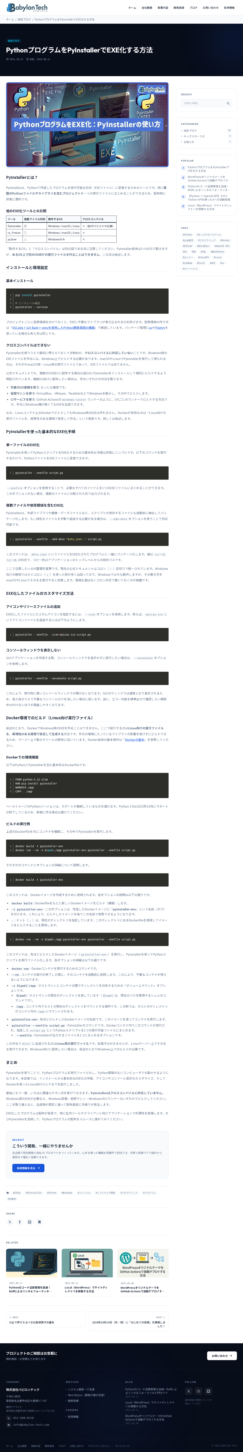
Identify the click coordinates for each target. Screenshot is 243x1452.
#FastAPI (203, 257)
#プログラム (149, 1193)
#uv (222, 263)
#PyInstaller (34, 1193)
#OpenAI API (222, 246)
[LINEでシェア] (29, 1222)
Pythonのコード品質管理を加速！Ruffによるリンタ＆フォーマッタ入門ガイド (209, 188)
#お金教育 (188, 240)
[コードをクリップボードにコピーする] (164, 297)
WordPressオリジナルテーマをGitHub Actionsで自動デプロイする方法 (209, 178)
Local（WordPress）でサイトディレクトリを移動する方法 (210, 207)
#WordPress (217, 251)
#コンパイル (84, 1193)
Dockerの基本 (134, 739)
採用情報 (73, 1416)
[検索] (228, 103)
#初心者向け (203, 246)
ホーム (10, 19)
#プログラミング (129, 1193)
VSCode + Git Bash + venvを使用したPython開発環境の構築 (53, 327)
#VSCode (187, 246)
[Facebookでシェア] (20, 1222)
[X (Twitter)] (189, 1391)
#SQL (203, 251)
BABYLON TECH (229, 1445)
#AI (185, 251)
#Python (51, 1193)
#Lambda (187, 263)
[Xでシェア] (10, 1222)
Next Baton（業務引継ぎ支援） (87, 1395)
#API (212, 263)
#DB (194, 251)
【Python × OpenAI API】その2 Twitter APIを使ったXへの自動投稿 (209, 197)
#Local (218, 257)
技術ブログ (24, 19)
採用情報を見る (26, 1168)
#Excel (201, 263)
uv (150, 327)
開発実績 (73, 1401)
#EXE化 (17, 1193)
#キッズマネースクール (209, 234)
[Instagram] (198, 1391)
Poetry (160, 327)
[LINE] (208, 1391)
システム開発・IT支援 (81, 1389)
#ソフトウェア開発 (105, 1193)
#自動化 (12, 1199)
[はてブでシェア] (39, 1222)
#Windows (67, 1193)
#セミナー (188, 257)
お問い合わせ (220, 1356)
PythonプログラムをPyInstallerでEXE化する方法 (208, 169)
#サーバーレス (190, 268)
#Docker (225, 240)
